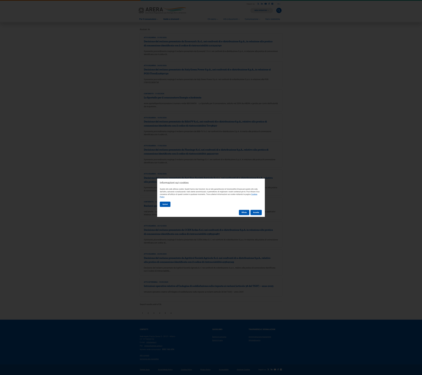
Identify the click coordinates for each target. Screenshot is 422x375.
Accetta (256, 212)
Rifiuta (244, 212)
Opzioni (165, 204)
